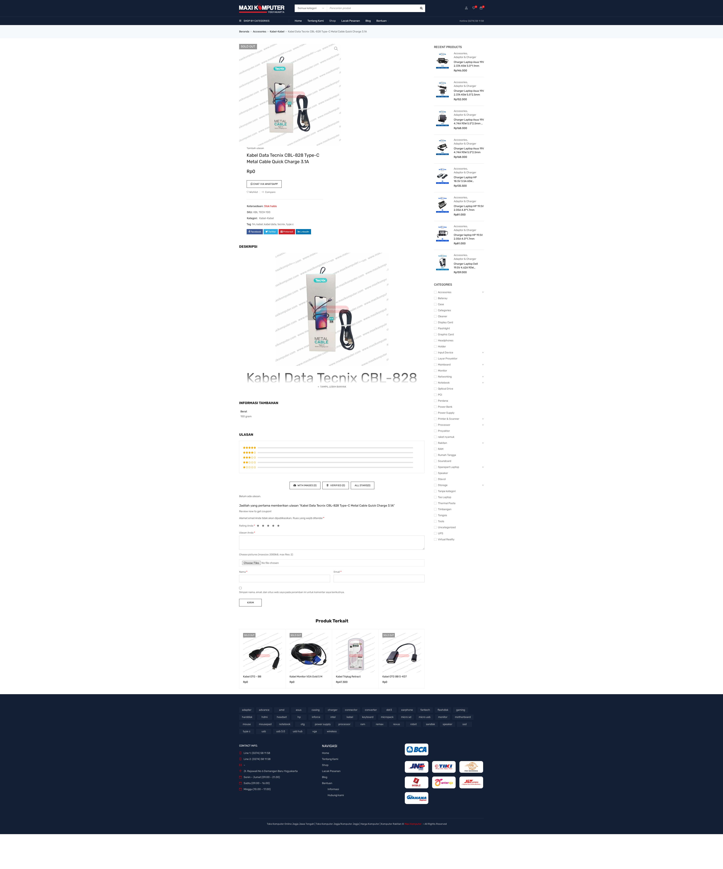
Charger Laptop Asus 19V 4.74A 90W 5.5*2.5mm (469, 150)
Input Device (445, 352)
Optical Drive (445, 388)
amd (281, 710)
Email (338, 571)
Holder (442, 346)
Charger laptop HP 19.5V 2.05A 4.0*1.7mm (468, 236)
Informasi (333, 789)
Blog (324, 777)
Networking (445, 376)
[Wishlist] (473, 8)
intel (333, 717)
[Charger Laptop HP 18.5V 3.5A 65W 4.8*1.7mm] (442, 175)
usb (264, 731)
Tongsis (442, 515)
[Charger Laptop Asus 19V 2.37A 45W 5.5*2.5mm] (442, 89)
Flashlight (444, 328)
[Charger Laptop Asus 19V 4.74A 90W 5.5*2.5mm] (442, 146)
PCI (440, 394)
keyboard (367, 717)
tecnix (281, 224)
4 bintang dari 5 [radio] (274, 526)
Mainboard (444, 364)
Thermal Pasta (446, 503)
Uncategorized (447, 527)
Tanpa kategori (447, 491)
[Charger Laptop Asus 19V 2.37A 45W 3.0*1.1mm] (442, 60)
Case (441, 304)
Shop (325, 765)
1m (253, 224)
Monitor (442, 370)
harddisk (247, 717)
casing (316, 710)
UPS (440, 533)
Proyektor (444, 431)
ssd (464, 724)
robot (413, 724)
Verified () (337, 485)
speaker (447, 724)
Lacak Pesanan (331, 771)
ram (362, 724)
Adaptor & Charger (465, 57)
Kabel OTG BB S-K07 (394, 676)
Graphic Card (446, 334)
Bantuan (327, 783)
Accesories (259, 31)
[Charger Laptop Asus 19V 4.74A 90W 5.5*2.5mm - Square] (442, 118)
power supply (323, 724)
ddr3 (389, 710)
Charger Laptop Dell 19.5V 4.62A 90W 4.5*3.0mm (466, 266)
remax (380, 724)
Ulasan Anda (247, 532)
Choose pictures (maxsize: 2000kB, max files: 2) (266, 554)
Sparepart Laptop (448, 467)
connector (351, 710)
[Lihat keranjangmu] (481, 8)
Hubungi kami (336, 795)
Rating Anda (247, 525)
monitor (442, 717)
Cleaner (442, 316)
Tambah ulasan (255, 148)
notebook (284, 724)
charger (332, 710)
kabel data (270, 224)
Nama (243, 571)
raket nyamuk (446, 437)
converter (371, 710)
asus (298, 710)
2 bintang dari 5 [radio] (264, 526)
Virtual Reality (446, 539)
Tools (441, 521)
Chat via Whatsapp (265, 184)
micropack (387, 717)
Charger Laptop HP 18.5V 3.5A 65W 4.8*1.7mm (465, 179)
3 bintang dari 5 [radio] (269, 526)
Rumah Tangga (447, 455)
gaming (460, 710)
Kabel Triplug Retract (348, 676)
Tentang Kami (330, 759)
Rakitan (442, 443)
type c (290, 224)
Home (325, 753)
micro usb (424, 717)
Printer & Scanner (448, 418)
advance (264, 710)
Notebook (444, 382)
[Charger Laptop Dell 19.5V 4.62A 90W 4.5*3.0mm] (442, 262)
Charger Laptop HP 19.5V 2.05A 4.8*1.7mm (469, 208)
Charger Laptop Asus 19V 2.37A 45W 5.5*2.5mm (469, 92)
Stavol (442, 479)
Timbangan (444, 509)
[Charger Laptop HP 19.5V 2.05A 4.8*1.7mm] (442, 204)
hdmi (265, 717)
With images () (307, 485)
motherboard (463, 717)
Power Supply (446, 412)
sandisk (430, 724)
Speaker (443, 473)
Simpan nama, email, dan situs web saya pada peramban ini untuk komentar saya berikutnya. (291, 592)
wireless (332, 731)
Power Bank (445, 406)
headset (282, 717)
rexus (396, 724)
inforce (316, 717)
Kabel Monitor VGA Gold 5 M (306, 676)
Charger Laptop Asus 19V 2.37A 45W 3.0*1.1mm (469, 63)
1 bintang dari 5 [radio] (259, 526)
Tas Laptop (444, 497)
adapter (246, 710)
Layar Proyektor (447, 358)
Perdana (443, 400)
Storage (443, 485)
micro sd (406, 717)
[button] (336, 48)
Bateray (443, 298)
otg (303, 724)
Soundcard (444, 461)
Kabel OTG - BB (252, 676)
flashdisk (443, 710)
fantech (425, 710)
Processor (444, 424)
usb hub (297, 731)
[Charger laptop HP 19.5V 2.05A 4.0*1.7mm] (442, 233)
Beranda (244, 31)
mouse (247, 724)
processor (344, 724)
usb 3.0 (280, 731)
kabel (259, 224)
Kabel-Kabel (277, 31)
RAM (440, 449)
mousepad (265, 724)
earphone (407, 710)
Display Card (445, 322)
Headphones (445, 340)
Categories (444, 310)
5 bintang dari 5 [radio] (279, 526)
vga (314, 731)
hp (299, 717)
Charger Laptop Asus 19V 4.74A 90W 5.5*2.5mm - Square (469, 121)
